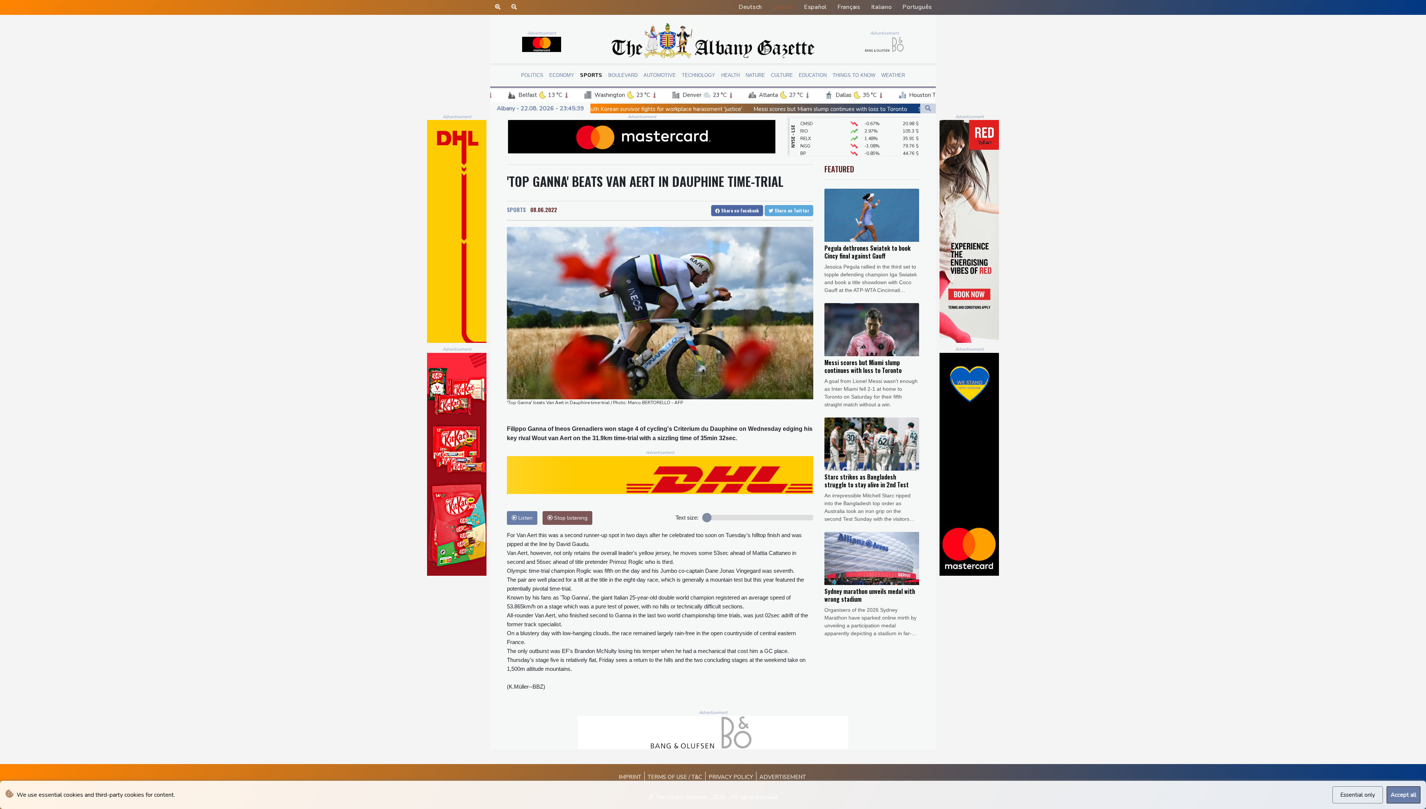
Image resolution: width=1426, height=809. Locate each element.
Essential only (1357, 795)
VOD (805, 143)
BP (803, 135)
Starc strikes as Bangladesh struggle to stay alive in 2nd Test (888, 109)
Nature (755, 75)
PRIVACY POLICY (731, 777)
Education (813, 75)
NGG (805, 128)
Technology (698, 75)
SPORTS (516, 209)
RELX (805, 120)
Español (815, 7)
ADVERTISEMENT (782, 777)
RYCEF (807, 150)
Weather (893, 75)
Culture (782, 75)
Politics (532, 75)
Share (739, 210)
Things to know (854, 75)
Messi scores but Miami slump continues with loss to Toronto (723, 109)
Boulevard (623, 75)
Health (730, 75)
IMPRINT (630, 777)
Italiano (881, 7)
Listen (525, 518)
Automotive (660, 75)
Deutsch (750, 7)
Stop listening (570, 518)
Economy (561, 75)
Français (848, 7)
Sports (591, 75)
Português (917, 7)
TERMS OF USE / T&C (675, 777)
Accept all (1403, 795)
